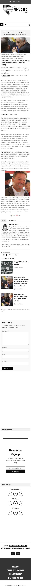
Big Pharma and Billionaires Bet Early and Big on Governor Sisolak (20, 297)
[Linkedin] (16, 255)
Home (4, 31)
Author (3, 220)
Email (4, 354)
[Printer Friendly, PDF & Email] (15, 215)
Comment (5, 331)
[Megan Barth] (5, 227)
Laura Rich (26, 309)
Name (4, 348)
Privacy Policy (15, 574)
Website (4, 361)
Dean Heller (9, 309)
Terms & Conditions (15, 570)
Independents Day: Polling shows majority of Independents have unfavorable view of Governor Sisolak (21, 281)
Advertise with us (15, 578)
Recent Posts (12, 220)
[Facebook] (4, 255)
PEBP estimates (5, 152)
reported (4, 114)
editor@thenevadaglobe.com (18, 546)
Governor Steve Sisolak (18, 309)
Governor (10, 31)
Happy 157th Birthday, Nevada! (21, 263)
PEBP (2, 311)
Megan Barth (6, 75)
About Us (15, 566)
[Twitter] (10, 255)
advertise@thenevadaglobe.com (19, 548)
